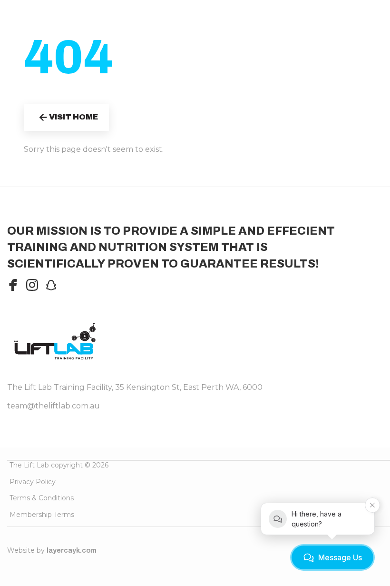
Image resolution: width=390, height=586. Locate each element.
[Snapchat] (51, 285)
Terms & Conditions (42, 498)
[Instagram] (32, 285)
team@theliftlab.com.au (53, 405)
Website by (52, 550)
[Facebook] (13, 285)
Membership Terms (42, 514)
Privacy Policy (33, 481)
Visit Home (73, 117)
